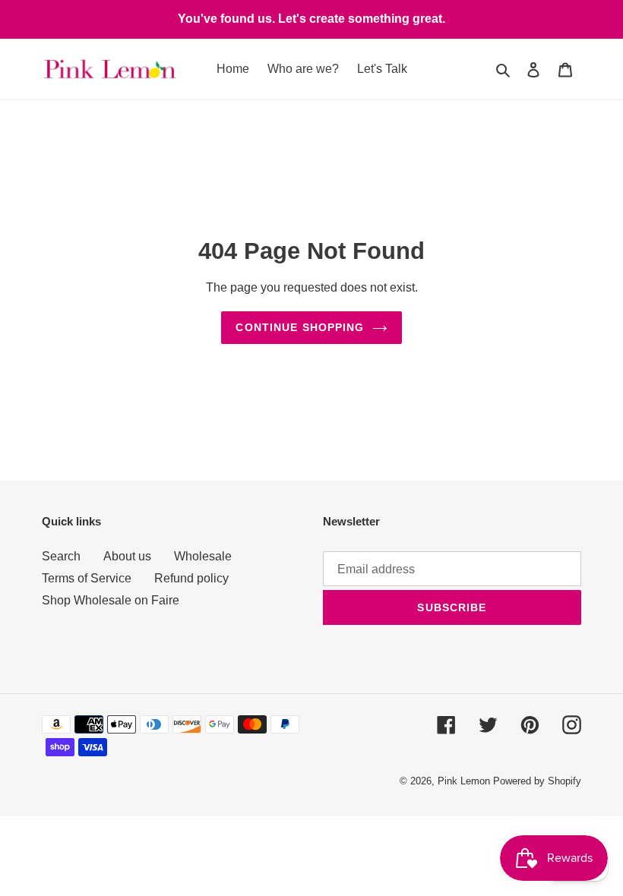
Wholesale (203, 556)
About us (127, 556)
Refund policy (191, 578)
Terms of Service (86, 578)
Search (61, 556)
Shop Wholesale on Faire (110, 600)
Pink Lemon (464, 781)
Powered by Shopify (537, 781)
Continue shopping (300, 327)
